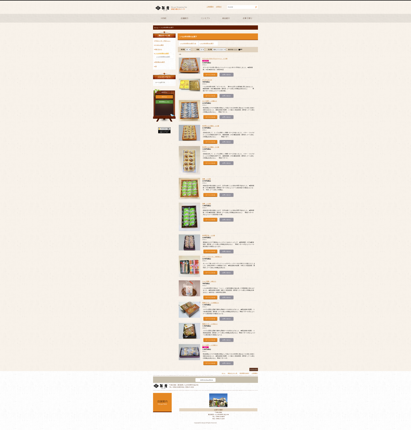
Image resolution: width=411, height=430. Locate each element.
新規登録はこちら (164, 101)
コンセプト (205, 18)
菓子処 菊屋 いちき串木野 (171, 8)
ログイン (164, 96)
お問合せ (219, 6)
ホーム (223, 373)
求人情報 (247, 18)
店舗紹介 (184, 18)
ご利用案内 (210, 6)
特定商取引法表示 (244, 373)
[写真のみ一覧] (236, 49)
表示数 (183, 49)
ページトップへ (253, 369)
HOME (163, 18)
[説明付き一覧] (241, 49)
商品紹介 (226, 18)
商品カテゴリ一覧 (232, 373)
